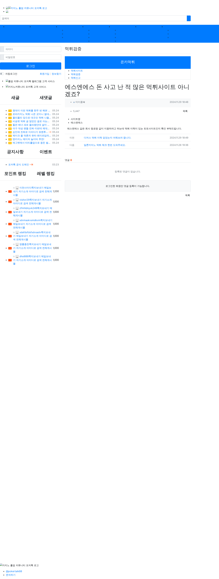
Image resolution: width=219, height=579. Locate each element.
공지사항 (175, 30)
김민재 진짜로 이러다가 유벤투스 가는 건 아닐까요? (29, 131)
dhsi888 (24, 256)
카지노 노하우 (98, 37)
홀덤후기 (122, 33)
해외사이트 (97, 40)
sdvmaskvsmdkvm (29, 220)
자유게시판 (123, 30)
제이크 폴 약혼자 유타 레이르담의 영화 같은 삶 (30, 135)
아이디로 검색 (36, 191)
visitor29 (24, 199)
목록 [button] (185, 111)
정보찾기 (56, 73)
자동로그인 (11, 73)
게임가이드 (97, 30)
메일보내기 (19, 223)
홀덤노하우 (97, 33)
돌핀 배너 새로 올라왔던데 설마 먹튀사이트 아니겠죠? (30, 124)
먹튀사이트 (71, 30)
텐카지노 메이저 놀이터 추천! (27, 139)
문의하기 (10, 574)
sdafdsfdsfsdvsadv (30, 232)
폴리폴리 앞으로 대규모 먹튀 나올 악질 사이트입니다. (30, 117)
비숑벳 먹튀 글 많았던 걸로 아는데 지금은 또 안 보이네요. (30, 121)
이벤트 (173, 33)
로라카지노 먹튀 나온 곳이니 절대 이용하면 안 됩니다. (30, 114)
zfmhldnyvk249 (28, 208)
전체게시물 (35, 203)
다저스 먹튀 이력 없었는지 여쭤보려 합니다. (107, 137)
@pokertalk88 (14, 571)
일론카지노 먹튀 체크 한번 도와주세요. (105, 144)
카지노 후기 (124, 37)
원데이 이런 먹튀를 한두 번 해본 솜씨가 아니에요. (30, 110)
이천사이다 (25, 187)
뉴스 (120, 40)
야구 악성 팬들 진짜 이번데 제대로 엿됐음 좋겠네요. (30, 128)
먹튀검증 (69, 33)
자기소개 (23, 191)
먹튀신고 (69, 37)
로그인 (30, 66)
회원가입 (45, 73)
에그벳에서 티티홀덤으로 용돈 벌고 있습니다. (30, 142)
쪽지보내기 (37, 187)
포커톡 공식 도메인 (18, 164)
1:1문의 (174, 37)
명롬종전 (24, 244)
